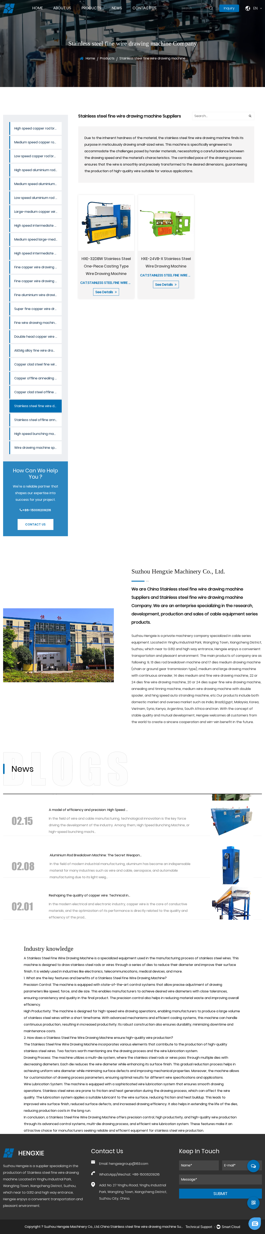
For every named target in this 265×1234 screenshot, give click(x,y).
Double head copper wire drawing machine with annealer (38, 336)
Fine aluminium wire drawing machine (38, 295)
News (117, 8)
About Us (62, 8)
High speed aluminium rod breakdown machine (38, 170)
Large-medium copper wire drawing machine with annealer (38, 211)
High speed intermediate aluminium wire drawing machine (38, 253)
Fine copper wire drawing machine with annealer (38, 267)
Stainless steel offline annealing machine (38, 419)
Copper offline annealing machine (38, 378)
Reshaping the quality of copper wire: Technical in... (89, 895)
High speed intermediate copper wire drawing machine (38, 225)
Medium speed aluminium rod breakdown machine (94, 11)
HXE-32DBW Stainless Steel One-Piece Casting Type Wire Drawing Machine (106, 266)
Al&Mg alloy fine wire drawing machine (38, 350)
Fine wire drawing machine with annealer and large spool (38, 322)
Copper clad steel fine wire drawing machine (38, 364)
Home (37, 8)
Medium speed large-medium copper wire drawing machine (38, 239)
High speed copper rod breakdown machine (98, 15)
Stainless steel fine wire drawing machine (38, 406)
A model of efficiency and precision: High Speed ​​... (88, 809)
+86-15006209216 (36, 510)
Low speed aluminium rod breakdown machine (38, 197)
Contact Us (144, 8)
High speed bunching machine (38, 433)
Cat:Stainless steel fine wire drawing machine (119, 282)
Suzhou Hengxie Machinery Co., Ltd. (72, 1226)
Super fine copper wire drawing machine (38, 308)
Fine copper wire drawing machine (38, 281)
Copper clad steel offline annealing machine (38, 392)
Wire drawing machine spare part (38, 447)
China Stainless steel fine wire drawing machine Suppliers (145, 1226)
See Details (104, 292)
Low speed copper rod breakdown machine (38, 156)
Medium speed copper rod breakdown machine (38, 142)
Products (91, 8)
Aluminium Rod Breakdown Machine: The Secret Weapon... (96, 855)
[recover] (254, 1218)
